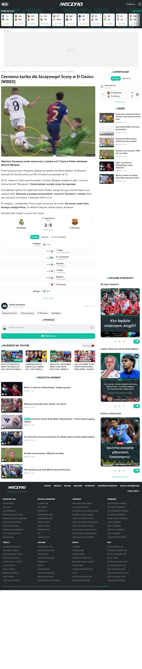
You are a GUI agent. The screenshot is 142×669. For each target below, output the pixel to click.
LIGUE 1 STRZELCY (9, 577)
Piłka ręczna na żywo (46, 550)
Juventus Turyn (44, 537)
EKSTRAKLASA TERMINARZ (116, 515)
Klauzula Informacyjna (129, 485)
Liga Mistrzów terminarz (117, 503)
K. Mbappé (36, 243)
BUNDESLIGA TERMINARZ (115, 530)
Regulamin (78, 485)
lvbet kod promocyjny (116, 569)
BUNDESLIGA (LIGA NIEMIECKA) (13, 530)
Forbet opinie (77, 565)
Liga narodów (8, 537)
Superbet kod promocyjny (117, 562)
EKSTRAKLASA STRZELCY (11, 558)
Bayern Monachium (45, 518)
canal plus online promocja (83, 518)
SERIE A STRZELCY (9, 569)
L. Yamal (59, 250)
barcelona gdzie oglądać (82, 503)
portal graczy (133, 491)
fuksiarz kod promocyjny (82, 569)
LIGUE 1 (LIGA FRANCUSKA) (12, 533)
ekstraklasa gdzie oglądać (83, 515)
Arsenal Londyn (44, 522)
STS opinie (76, 547)
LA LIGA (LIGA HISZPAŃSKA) (12, 522)
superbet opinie (78, 554)
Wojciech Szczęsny (9, 313)
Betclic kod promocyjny (116, 554)
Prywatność (90, 485)
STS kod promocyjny (115, 547)
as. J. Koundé (60, 265)
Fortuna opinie (78, 550)
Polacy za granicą (27, 313)
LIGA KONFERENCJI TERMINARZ (118, 511)
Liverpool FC (42, 511)
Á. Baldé (60, 270)
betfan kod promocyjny (116, 565)
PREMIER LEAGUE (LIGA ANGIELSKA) (15, 518)
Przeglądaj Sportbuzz (120, 476)
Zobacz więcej (120, 101)
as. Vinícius (37, 245)
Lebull (74, 573)
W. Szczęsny (61, 284)
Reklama (67, 485)
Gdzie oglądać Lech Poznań (82, 537)
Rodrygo (36, 291)
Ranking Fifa (42, 562)
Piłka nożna (21, 71)
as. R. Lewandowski (62, 252)
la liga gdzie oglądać (80, 507)
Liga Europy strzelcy (11, 550)
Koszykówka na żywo (46, 558)
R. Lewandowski (62, 257)
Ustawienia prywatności (107, 485)
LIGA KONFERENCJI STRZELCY (13, 554)
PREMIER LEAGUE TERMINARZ (117, 518)
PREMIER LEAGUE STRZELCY (12, 562)
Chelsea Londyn (44, 526)
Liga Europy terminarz (116, 507)
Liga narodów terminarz (116, 537)
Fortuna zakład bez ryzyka (118, 573)
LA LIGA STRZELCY (9, 565)
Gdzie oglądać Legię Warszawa (84, 533)
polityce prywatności (103, 586)
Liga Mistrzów (8, 503)
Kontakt (47, 485)
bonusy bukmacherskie (81, 580)
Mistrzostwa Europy (46, 577)
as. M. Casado (61, 279)
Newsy (11, 71)
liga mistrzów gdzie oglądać (49, 580)
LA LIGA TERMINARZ (114, 522)
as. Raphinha (61, 272)
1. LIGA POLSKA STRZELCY (11, 580)
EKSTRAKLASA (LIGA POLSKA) (13, 515)
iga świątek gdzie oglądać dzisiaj (85, 511)
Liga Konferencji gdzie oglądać (84, 530)
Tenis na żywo (43, 554)
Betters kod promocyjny (82, 577)
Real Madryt (56, 313)
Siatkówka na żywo (45, 547)
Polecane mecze (44, 569)
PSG (39, 533)
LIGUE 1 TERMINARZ (114, 533)
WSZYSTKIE (136, 11)
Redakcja (57, 485)
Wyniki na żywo (7, 11)
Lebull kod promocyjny (116, 577)
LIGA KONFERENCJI (9, 511)
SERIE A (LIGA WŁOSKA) (11, 526)
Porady (40, 565)
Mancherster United (45, 515)
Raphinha (60, 263)
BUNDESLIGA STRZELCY (11, 573)
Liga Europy (7, 507)
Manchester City (44, 530)
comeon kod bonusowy (116, 580)
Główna (4, 71)
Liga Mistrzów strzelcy (12, 547)
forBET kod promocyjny (82, 558)
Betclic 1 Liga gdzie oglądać (83, 526)
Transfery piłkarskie (46, 573)
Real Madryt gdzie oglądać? (83, 562)
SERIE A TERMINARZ (114, 526)
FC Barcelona (43, 313)
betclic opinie (112, 558)
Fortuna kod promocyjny (117, 550)
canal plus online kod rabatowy (85, 522)
